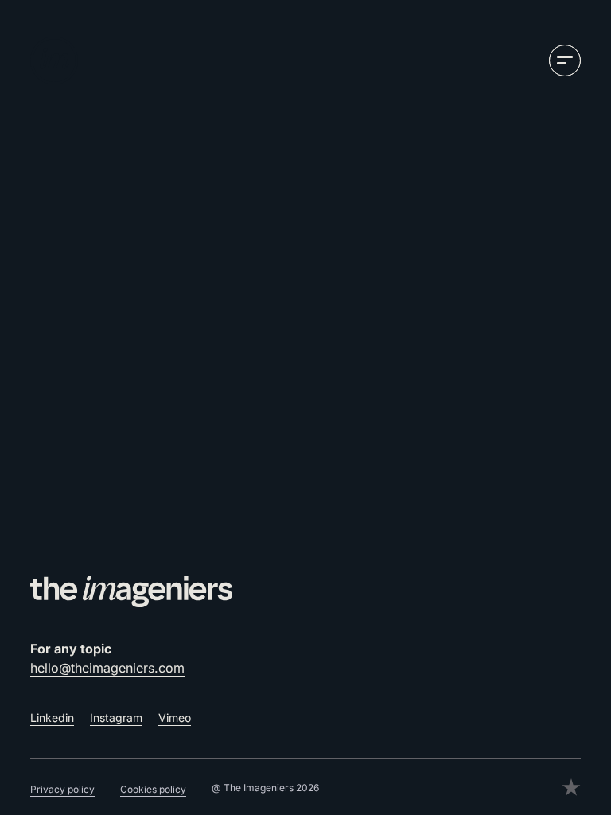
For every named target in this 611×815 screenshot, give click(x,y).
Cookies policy (153, 789)
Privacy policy (62, 789)
